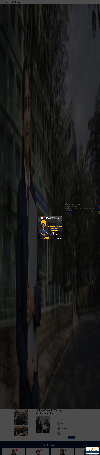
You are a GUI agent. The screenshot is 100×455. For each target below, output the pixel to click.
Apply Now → (93, 452)
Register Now (47, 238)
